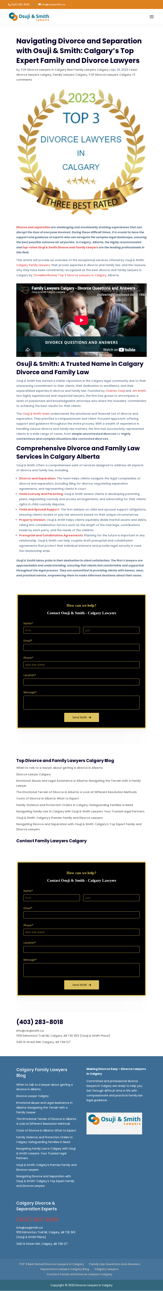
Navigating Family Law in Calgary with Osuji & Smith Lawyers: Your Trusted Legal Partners (80, 811)
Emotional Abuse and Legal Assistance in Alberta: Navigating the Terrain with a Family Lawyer (44, 1107)
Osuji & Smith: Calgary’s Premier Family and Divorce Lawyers (59, 818)
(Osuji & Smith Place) (95, 1036)
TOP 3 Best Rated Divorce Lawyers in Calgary (51, 1264)
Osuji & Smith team (36, 414)
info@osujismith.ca (30, 1031)
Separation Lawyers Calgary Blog (64, 1269)
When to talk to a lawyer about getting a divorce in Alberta (59, 768)
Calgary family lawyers (33, 265)
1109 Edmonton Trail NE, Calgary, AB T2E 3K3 (47, 1036)
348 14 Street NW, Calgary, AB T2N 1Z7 (43, 1042)
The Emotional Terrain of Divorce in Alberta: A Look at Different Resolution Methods (76, 792)
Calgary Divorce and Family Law (80, 367)
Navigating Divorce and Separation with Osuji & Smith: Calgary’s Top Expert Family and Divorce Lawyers (45, 1181)
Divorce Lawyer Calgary (33, 774)
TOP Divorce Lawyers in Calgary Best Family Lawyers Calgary (65, 70)
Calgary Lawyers (106, 1269)
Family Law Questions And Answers (114, 1264)
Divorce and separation (33, 227)
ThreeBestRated (45, 275)
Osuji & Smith (37, 363)
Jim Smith (139, 391)
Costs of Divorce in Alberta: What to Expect (47, 798)
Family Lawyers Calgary (70, 75)
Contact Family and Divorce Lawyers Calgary (79, 1274)
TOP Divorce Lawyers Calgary (109, 75)
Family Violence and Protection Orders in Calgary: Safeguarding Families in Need (74, 805)
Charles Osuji (115, 391)
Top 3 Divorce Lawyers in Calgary (82, 275)
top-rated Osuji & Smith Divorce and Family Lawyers (60, 247)
